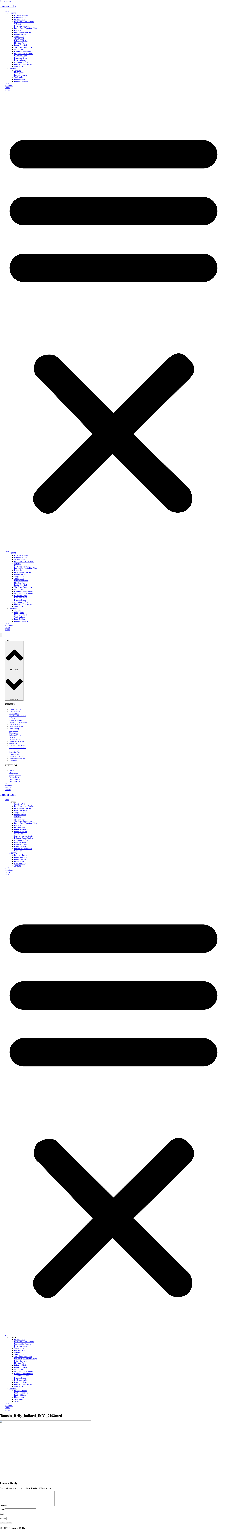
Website (3, 1518)
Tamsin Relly (8, 6)
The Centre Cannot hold (23, 47)
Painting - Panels (20, 75)
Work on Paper (19, 77)
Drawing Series (20, 60)
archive (7, 88)
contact (7, 90)
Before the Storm (20, 30)
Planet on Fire (19, 43)
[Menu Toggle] (1, 635)
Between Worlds (20, 17)
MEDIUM (13, 69)
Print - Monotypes (21, 81)
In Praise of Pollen (21, 41)
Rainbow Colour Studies (23, 52)
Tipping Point (19, 39)
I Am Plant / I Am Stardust (24, 22)
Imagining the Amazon (22, 32)
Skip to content (5, 1)
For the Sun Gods (20, 45)
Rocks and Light (20, 56)
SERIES (12, 13)
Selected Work (19, 20)
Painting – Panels (15, 775)
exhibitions (9, 86)
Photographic (19, 73)
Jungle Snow (19, 37)
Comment (4, 1505)
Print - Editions (19, 79)
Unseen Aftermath (21, 15)
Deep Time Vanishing (22, 26)
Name (2, 1510)
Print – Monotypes (15, 781)
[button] (113, 320)
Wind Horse (18, 66)
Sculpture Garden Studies (23, 54)
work (7, 11)
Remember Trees (20, 58)
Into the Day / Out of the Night (25, 28)
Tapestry (17, 71)
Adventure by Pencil (22, 62)
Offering (17, 24)
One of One (18, 49)
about (7, 83)
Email (2, 1514)
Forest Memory (20, 34)
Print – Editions (14, 779)
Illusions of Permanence (23, 64)
